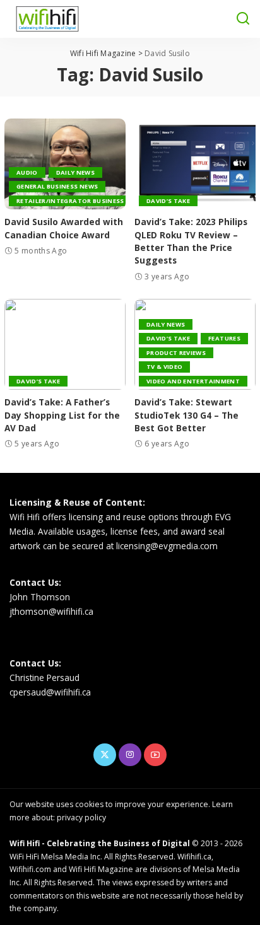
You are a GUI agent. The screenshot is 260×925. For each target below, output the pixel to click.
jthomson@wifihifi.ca (51, 611)
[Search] (243, 19)
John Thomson (39, 597)
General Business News (57, 186)
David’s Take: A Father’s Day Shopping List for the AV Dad (62, 415)
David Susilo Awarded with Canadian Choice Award (63, 228)
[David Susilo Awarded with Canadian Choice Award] (65, 164)
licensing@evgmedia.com (167, 546)
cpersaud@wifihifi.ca (50, 692)
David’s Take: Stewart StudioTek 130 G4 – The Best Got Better (186, 415)
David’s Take (168, 201)
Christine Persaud (44, 678)
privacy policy (81, 817)
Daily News (75, 172)
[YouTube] (155, 754)
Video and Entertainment (193, 381)
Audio (27, 172)
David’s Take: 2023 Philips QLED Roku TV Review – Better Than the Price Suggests (190, 241)
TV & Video (164, 367)
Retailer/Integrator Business (70, 201)
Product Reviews (176, 353)
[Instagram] (130, 754)
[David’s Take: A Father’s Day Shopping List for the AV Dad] (65, 344)
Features (224, 338)
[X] (104, 754)
